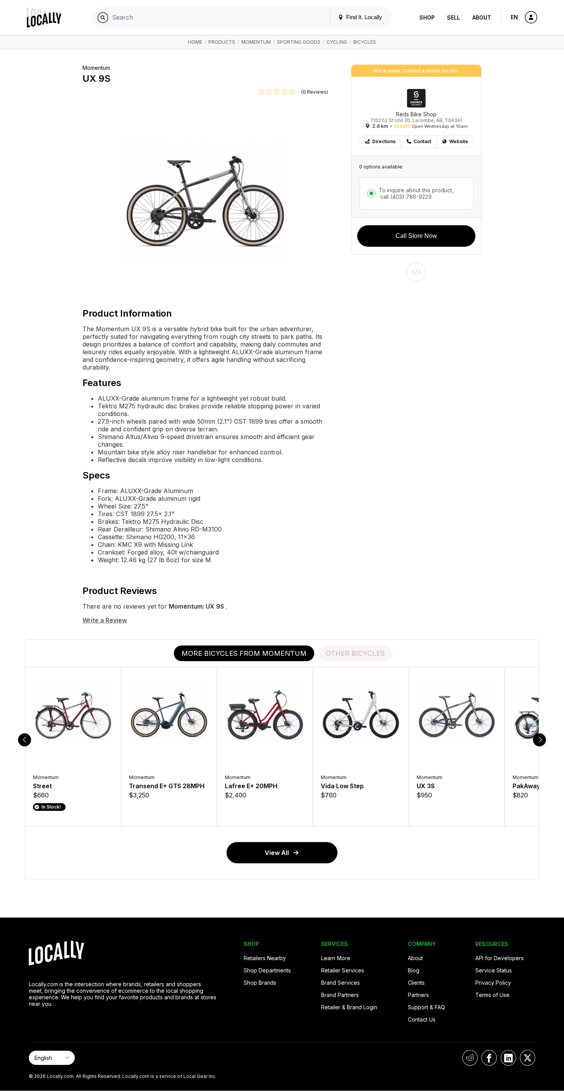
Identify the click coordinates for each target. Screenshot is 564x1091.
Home (195, 42)
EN (514, 17)
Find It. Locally (363, 17)
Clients (416, 982)
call (405, 196)
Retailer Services (342, 970)
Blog (413, 970)
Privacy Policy (493, 982)
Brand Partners (340, 995)
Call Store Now (416, 236)
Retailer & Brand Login (349, 1007)
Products (221, 42)
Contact (422, 141)
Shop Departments (267, 970)
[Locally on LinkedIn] (508, 1058)
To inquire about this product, (416, 193)
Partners (418, 995)
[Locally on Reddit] (470, 1058)
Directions (384, 141)
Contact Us (421, 1019)
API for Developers (499, 958)
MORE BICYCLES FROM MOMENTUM (244, 653)
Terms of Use (492, 995)
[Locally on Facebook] (489, 1058)
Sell (453, 17)
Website (458, 141)
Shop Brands (260, 982)
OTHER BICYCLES (355, 653)
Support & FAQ (426, 1007)
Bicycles (364, 42)
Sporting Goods (298, 42)
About (481, 17)
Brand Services (340, 982)
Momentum (256, 42)
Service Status (493, 970)
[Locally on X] (527, 1058)
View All (277, 853)
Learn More (335, 958)
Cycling (337, 42)
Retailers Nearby (265, 958)
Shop (427, 17)
